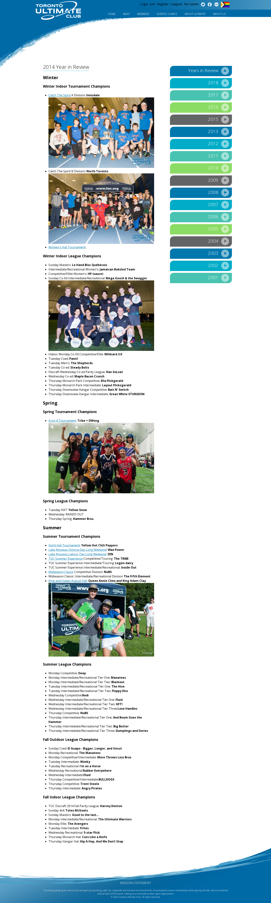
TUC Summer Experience (65, 559)
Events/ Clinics (167, 14)
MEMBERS (143, 14)
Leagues (176, 4)
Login (144, 4)
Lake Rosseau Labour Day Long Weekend (77, 554)
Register (163, 4)
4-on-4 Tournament (62, 421)
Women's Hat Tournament (67, 247)
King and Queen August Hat (67, 581)
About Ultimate (195, 14)
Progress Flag (225, 4)
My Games (191, 4)
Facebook (209, 4)
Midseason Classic (61, 572)
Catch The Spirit (59, 95)
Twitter (202, 4)
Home (112, 14)
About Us (219, 14)
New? (126, 14)
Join (152, 4)
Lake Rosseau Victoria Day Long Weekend (77, 550)
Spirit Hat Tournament (64, 545)
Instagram (216, 4)
